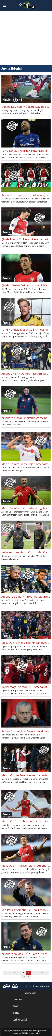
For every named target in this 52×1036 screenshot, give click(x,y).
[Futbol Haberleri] (27, 5)
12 (24, 976)
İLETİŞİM (16, 1012)
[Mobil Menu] (5, 6)
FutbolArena (17, 999)
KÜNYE (15, 1006)
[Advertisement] (26, 38)
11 (47, 972)
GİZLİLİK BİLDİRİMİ (20, 1019)
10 (42, 972)
